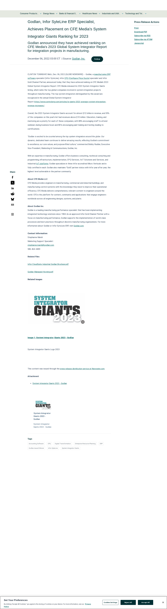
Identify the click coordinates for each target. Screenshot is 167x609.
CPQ (49, 444)
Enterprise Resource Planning (85, 444)
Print (136, 28)
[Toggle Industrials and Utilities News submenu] (122, 13)
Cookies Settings (110, 602)
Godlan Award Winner (36, 448)
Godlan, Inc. (78, 58)
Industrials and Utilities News (111, 13)
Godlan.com (79, 226)
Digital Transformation (63, 444)
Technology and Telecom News (134, 13)
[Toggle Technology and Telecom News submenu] (146, 13)
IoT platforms (42, 163)
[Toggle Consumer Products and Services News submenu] (40, 13)
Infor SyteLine (53, 448)
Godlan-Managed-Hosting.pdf (40, 272)
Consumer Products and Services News (29, 13)
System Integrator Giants (70, 448)
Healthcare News (89, 13)
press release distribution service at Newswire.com (82, 369)
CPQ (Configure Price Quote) (77, 78)
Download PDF (140, 32)
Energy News (48, 13)
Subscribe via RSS (142, 36)
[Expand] (83, 322)
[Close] (163, 602)
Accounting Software (36, 444)
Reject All (128, 602)
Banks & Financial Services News (68, 13)
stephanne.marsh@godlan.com (41, 245)
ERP (101, 444)
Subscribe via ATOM (143, 39)
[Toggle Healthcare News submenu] (99, 13)
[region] (83, 602)
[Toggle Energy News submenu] (57, 13)
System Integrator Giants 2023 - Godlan (50, 383)
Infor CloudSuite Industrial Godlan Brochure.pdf (48, 264)
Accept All (145, 602)
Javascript (139, 43)
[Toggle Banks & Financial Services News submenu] (80, 13)
